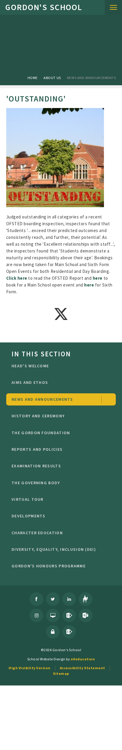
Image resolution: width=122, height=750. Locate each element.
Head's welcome (30, 365)
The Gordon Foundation (41, 432)
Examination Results (36, 466)
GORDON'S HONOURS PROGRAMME (49, 566)
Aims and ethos (30, 382)
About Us (52, 77)
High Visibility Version (30, 668)
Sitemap (61, 673)
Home (33, 77)
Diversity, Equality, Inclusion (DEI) (54, 549)
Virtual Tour (28, 499)
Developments (29, 516)
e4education (83, 659)
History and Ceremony (38, 416)
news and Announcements (91, 77)
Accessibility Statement (82, 668)
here (98, 278)
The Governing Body (36, 482)
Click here (16, 278)
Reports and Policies (37, 449)
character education (37, 532)
